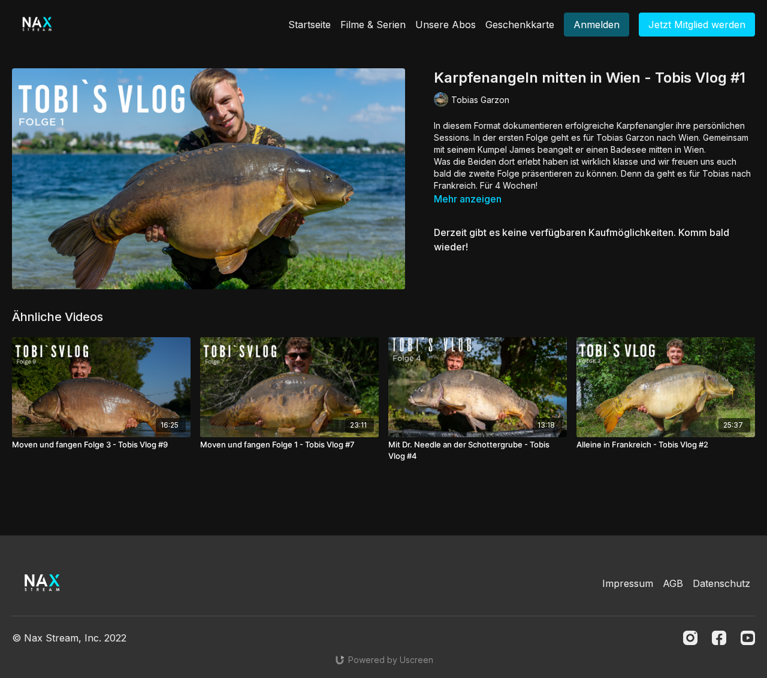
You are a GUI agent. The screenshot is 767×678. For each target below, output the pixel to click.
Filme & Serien (373, 25)
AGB (673, 583)
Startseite (309, 25)
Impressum (627, 583)
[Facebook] (719, 638)
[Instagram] (690, 638)
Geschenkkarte (519, 25)
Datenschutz (721, 583)
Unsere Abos (445, 25)
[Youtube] (748, 638)
